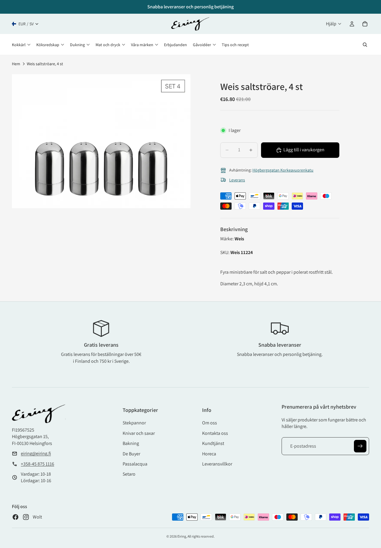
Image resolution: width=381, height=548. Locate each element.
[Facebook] (15, 517)
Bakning (131, 443)
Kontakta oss (215, 433)
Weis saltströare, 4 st (45, 63)
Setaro (129, 474)
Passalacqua (135, 464)
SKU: (225, 252)
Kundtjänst (213, 443)
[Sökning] (364, 44)
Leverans (237, 180)
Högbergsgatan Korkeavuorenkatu (282, 170)
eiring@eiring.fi (36, 453)
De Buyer (131, 454)
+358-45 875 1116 (37, 464)
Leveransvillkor (217, 464)
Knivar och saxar (139, 433)
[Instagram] (25, 517)
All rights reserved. (201, 536)
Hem (16, 63)
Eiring (181, 536)
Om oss (209, 423)
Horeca (209, 454)
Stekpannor (134, 423)
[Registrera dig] (360, 446)
